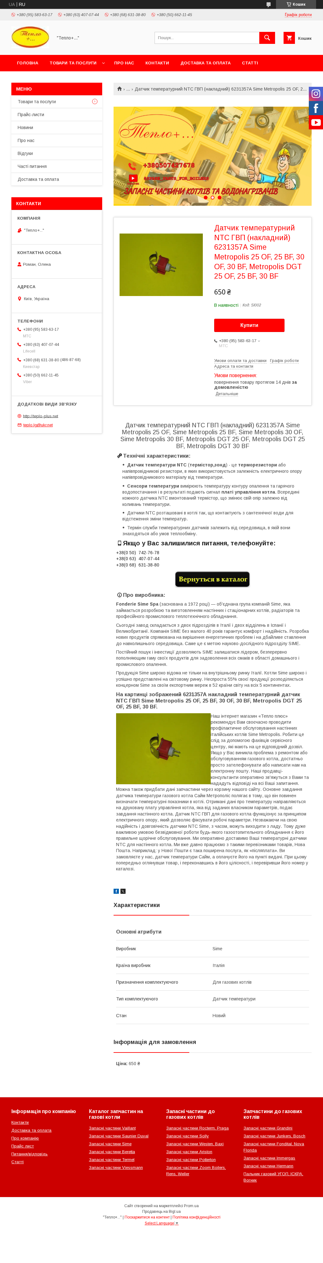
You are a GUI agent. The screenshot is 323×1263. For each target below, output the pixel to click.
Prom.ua (191, 1206)
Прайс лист (22, 1146)
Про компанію (25, 1138)
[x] (123, 892)
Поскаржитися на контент (147, 1217)
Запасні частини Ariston (189, 1151)
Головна (27, 63)
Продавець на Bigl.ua (161, 1211)
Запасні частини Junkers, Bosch (274, 1136)
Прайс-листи (31, 114)
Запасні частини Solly (187, 1136)
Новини (25, 127)
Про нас (124, 63)
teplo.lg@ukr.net (38, 425)
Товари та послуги (73, 63)
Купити (249, 325)
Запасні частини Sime (110, 1143)
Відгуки (25, 153)
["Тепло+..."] (30, 46)
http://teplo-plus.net (40, 415)
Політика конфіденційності (196, 1217)
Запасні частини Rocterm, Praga (197, 1128)
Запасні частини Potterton (191, 1159)
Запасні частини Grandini (268, 1128)
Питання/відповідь (29, 1154)
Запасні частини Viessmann (116, 1167)
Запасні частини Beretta (112, 1151)
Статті (250, 63)
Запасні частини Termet (111, 1159)
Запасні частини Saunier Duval (119, 1136)
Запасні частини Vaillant (112, 1128)
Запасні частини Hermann (268, 1166)
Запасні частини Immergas (269, 1158)
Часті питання (32, 166)
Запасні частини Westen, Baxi (195, 1143)
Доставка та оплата (205, 63)
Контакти (157, 63)
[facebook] (116, 892)
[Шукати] (267, 38)
